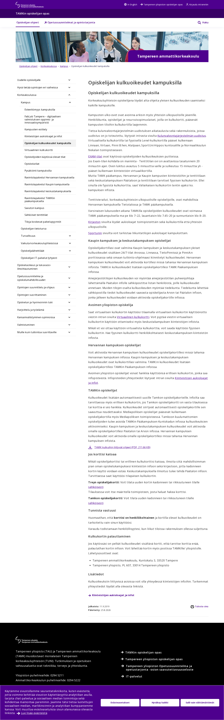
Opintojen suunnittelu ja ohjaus (36, 287)
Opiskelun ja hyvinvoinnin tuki (35, 302)
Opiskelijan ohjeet (27, 22)
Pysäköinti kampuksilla (38, 170)
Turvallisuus (28, 235)
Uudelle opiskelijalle (29, 80)
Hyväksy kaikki (160, 702)
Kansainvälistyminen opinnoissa (36, 317)
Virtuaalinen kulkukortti (39, 150)
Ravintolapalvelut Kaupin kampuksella (47, 184)
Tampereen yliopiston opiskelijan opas (163, 4)
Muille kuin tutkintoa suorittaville (37, 332)
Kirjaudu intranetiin (198, 4)
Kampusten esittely (36, 129)
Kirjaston (94, 222)
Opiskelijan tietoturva (33, 228)
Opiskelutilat (32, 163)
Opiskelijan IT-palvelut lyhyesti (39, 258)
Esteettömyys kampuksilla (40, 109)
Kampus (25, 102)
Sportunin (95, 233)
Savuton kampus (34, 208)
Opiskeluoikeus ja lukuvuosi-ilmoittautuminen (34, 266)
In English (132, 4)
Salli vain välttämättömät (200, 702)
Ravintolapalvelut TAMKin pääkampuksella (40, 199)
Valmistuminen (26, 324)
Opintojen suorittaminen (31, 295)
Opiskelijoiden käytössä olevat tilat (45, 157)
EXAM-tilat (95, 156)
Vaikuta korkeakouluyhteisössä (39, 243)
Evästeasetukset (120, 702)
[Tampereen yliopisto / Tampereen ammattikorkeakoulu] (32, 3)
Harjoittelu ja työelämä (30, 309)
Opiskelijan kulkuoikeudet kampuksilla (48, 143)
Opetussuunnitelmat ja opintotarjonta (71, 22)
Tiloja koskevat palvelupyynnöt (43, 221)
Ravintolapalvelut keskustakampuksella (48, 191)
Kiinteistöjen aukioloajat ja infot (43, 136)
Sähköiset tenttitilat (36, 215)
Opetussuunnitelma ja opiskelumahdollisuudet (31, 278)
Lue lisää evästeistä (34, 713)
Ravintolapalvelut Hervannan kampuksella (49, 177)
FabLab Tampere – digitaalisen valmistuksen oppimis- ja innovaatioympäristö (43, 119)
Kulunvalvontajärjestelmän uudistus (181, 135)
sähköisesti (95, 487)
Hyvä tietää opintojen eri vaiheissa (37, 87)
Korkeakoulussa (26, 95)
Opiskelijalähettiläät (32, 250)
